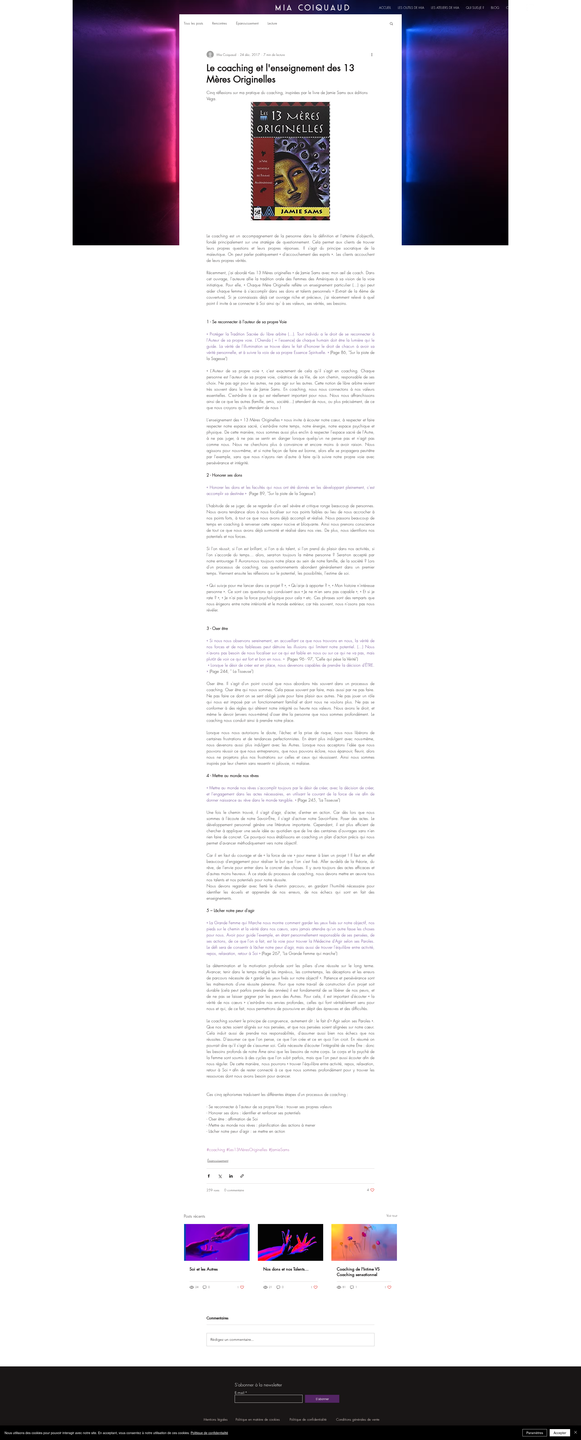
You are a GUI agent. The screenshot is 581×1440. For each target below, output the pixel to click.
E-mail (239, 1392)
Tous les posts (193, 23)
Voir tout (392, 1215)
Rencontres (219, 23)
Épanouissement (247, 23)
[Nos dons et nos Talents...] (290, 1242)
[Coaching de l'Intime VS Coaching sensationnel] (364, 1242)
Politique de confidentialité (209, 1432)
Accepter (560, 1432)
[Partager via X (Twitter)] (220, 1176)
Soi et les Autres (204, 1269)
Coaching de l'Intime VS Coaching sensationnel (358, 1271)
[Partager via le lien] (242, 1176)
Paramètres (534, 1432)
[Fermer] (575, 1432)
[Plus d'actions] (371, 54)
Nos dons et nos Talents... (286, 1269)
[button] (391, 23)
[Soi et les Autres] (217, 1242)
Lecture (272, 23)
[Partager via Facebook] (209, 1176)
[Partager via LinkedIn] (231, 1176)
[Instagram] (530, 7)
